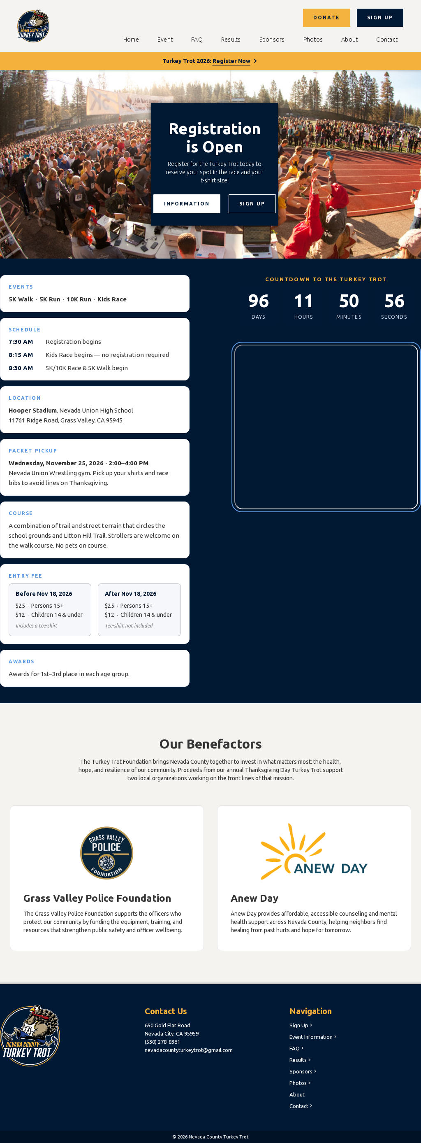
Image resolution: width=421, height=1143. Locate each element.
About (349, 39)
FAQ (197, 39)
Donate (326, 17)
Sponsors (272, 39)
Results (231, 39)
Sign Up (301, 1025)
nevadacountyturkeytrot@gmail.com (189, 1050)
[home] (33, 25)
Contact (387, 39)
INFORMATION (187, 203)
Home (131, 39)
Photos (313, 39)
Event (165, 39)
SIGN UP (380, 17)
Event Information (313, 1037)
